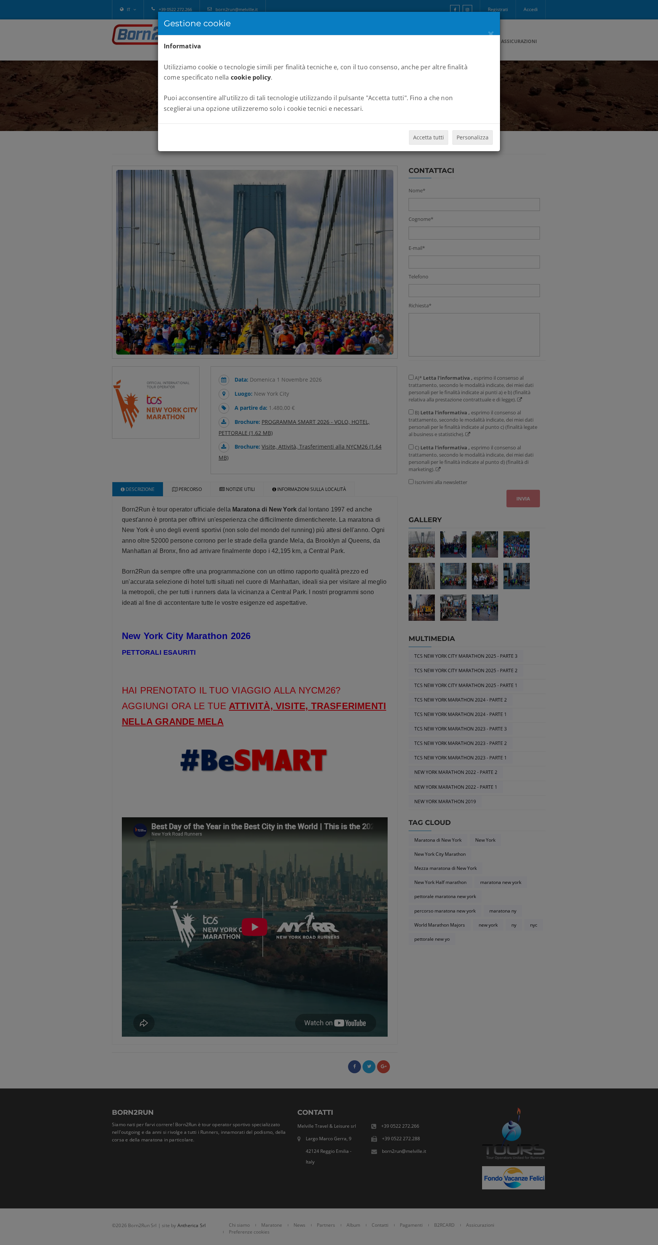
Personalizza (473, 137)
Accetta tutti (428, 137)
